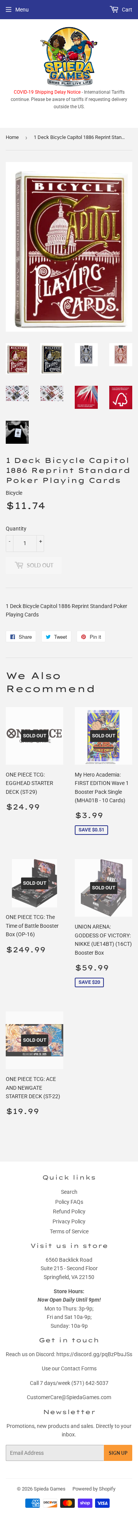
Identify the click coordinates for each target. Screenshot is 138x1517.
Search (69, 1192)
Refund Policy (69, 1211)
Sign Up (118, 1453)
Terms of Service (69, 1231)
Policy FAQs (69, 1202)
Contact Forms (79, 1368)
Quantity (16, 528)
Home (12, 137)
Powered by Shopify (93, 1489)
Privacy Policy (69, 1221)
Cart (126, 10)
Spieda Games (50, 1489)
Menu (22, 10)
